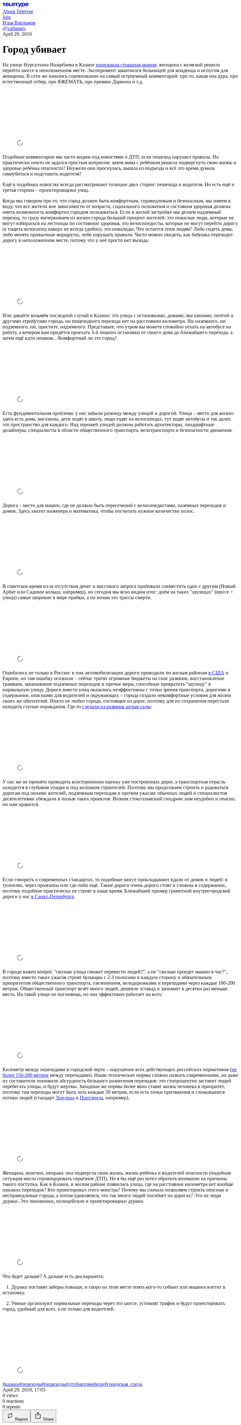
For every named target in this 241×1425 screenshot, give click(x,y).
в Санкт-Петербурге (52, 896)
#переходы (30, 1384)
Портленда (91, 1097)
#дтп (71, 1384)
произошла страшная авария (126, 64)
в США (216, 672)
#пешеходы (54, 1384)
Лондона (65, 1097)
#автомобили (90, 1384)
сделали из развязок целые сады (116, 706)
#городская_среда (123, 1384)
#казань (11, 1384)
